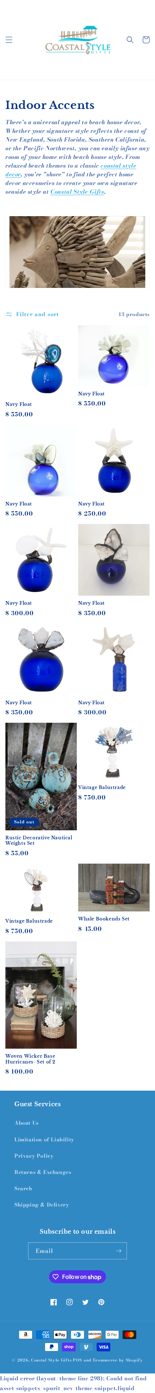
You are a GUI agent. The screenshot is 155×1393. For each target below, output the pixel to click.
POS (77, 1360)
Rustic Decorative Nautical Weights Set (38, 840)
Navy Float (18, 404)
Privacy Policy (33, 1156)
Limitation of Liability (44, 1140)
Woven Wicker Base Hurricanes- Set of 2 (30, 1059)
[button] (9, 40)
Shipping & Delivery (41, 1205)
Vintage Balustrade (102, 787)
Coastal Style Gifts (77, 191)
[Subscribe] (119, 1250)
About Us (26, 1123)
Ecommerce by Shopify (118, 1360)
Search (23, 1188)
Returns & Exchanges (42, 1172)
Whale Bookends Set (104, 919)
